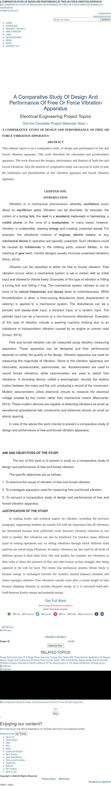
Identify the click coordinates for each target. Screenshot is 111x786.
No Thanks (21, 733)
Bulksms (9, 765)
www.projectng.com (102, 16)
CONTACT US (12, 46)
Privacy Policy (49, 778)
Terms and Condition (15, 760)
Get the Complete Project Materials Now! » (55, 123)
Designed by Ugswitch (100, 781)
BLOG (8, 43)
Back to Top (11, 771)
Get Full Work (55, 600)
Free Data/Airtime (14, 757)
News (8, 748)
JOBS (8, 34)
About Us (10, 736)
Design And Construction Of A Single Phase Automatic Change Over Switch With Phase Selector (44, 657)
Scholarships (11, 739)
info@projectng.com (9, 10)
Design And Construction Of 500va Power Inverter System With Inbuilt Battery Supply (46, 660)
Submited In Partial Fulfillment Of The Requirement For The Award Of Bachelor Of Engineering (61, 662)
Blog (8, 745)
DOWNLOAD (11, 25)
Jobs (8, 742)
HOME (9, 22)
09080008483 (6, 7)
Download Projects (14, 751)
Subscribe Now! (7, 733)
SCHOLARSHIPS (13, 37)
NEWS (9, 40)
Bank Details (11, 754)
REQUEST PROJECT (15, 28)
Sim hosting (11, 768)
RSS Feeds (64, 778)
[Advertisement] (55, 69)
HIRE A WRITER (13, 31)
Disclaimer (10, 762)
